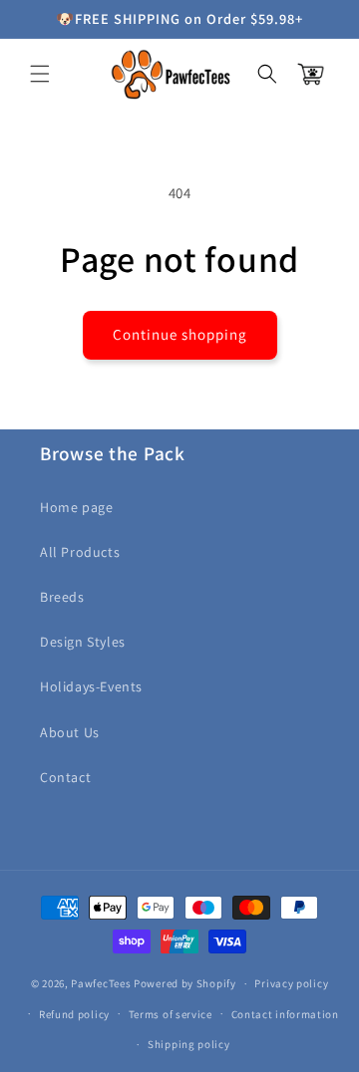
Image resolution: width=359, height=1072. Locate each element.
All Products (80, 552)
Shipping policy (189, 1044)
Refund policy (74, 1014)
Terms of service (170, 1014)
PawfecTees (101, 983)
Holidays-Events (91, 686)
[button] (40, 74)
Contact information (285, 1014)
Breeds (62, 597)
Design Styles (83, 642)
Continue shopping (180, 334)
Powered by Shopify (185, 983)
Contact (65, 777)
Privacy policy (291, 983)
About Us (70, 732)
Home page (76, 507)
